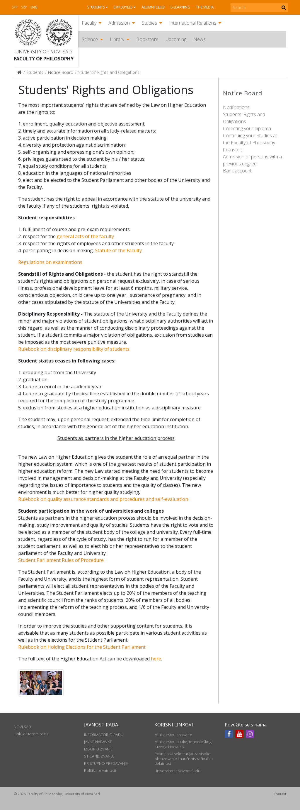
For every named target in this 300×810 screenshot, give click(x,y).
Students (96, 7)
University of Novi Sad (44, 51)
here (156, 658)
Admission (119, 23)
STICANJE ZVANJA (99, 756)
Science (90, 39)
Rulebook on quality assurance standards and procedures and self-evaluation (103, 499)
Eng (34, 7)
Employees (123, 7)
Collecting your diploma (247, 128)
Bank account (237, 170)
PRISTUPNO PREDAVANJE (106, 763)
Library (117, 39)
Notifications (236, 107)
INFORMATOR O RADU (103, 734)
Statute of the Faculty (118, 250)
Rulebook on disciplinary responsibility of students (73, 349)
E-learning (180, 7)
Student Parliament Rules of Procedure (61, 560)
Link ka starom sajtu (31, 733)
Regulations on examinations (50, 262)
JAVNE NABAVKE (98, 741)
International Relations (192, 23)
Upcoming (176, 39)
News (199, 39)
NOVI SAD (22, 726)
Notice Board (60, 72)
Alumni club (153, 7)
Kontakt (280, 794)
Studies (149, 23)
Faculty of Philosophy (44, 58)
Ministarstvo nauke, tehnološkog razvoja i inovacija (183, 744)
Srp (15, 7)
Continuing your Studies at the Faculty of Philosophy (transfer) (250, 142)
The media (205, 7)
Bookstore (147, 39)
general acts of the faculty (85, 236)
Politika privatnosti (100, 770)
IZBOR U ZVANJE (98, 749)
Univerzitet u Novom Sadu (177, 770)
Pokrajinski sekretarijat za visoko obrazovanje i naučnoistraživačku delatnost (183, 758)
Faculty (89, 23)
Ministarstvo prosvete (173, 734)
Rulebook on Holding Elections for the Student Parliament (82, 647)
